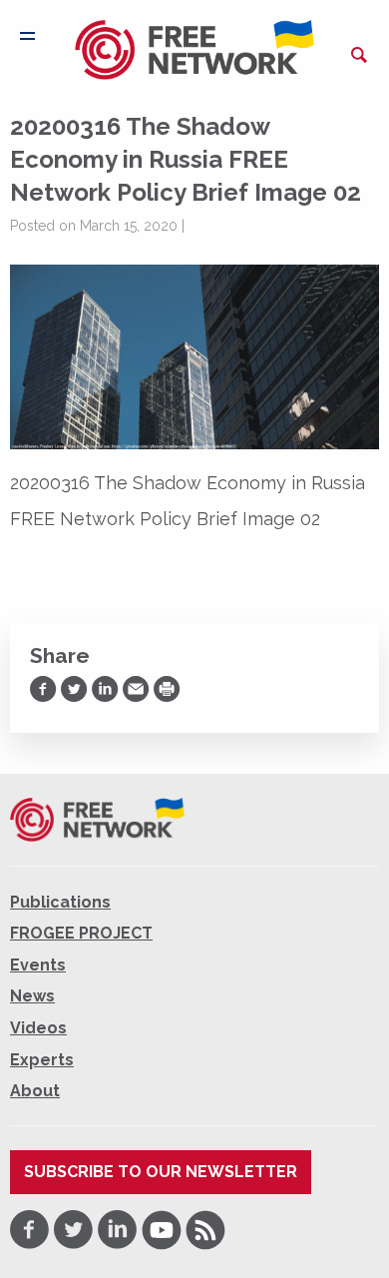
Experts (42, 1059)
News (32, 995)
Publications (60, 902)
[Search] (359, 55)
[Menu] (27, 36)
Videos (38, 1027)
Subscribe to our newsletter (160, 1171)
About (35, 1090)
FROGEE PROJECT (81, 933)
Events (38, 965)
